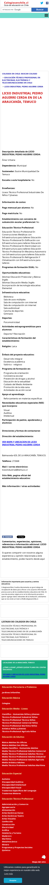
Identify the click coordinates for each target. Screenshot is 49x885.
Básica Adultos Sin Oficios (14, 742)
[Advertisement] (24, 43)
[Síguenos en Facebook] (46, 3)
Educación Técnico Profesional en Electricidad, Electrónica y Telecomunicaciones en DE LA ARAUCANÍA (21, 629)
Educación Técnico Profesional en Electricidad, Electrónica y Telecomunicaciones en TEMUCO (18, 637)
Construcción (8, 824)
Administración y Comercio (15, 804)
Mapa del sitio (39, 862)
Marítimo (6, 838)
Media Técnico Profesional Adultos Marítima (23, 765)
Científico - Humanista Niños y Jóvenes (20, 714)
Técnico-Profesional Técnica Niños (18, 720)
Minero (5, 844)
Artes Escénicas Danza (12, 813)
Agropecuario (8, 807)
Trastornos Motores (11, 793)
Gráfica (5, 830)
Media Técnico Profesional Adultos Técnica (22, 753)
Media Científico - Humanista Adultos (20, 748)
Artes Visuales (9, 818)
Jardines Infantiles (11, 692)
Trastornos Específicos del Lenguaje (19, 790)
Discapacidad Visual (11, 787)
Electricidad (7, 827)
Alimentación (8, 810)
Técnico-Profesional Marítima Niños (19, 725)
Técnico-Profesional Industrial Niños (20, 717)
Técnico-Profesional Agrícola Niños (19, 731)
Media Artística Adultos (13, 762)
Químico (6, 850)
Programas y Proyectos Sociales (17, 847)
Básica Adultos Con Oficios (14, 745)
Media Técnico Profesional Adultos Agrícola (23, 759)
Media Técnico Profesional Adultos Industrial (24, 756)
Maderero (6, 836)
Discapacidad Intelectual (14, 784)
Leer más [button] (8, 874)
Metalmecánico (9, 841)
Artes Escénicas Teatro (13, 815)
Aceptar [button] (12, 880)
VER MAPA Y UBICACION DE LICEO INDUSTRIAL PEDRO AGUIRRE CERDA (21, 443)
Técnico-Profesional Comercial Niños (20, 722)
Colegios (6, 703)
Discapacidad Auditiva (12, 782)
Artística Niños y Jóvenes (14, 728)
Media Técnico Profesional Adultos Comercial (24, 751)
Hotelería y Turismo (11, 833)
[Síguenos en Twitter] (42, 3)
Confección (7, 821)
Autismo (6, 779)
